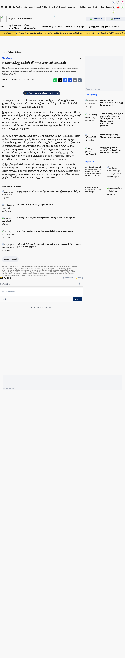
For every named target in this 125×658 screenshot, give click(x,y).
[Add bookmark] (81, 58)
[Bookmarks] (10, 7)
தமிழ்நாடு (94, 27)
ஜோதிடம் (82, 27)
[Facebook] (113, 2)
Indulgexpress (85, 7)
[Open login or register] (14, 7)
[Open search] (6, 7)
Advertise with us (93, 89)
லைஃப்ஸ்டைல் (65, 27)
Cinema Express (72, 7)
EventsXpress (106, 7)
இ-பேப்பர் (117, 19)
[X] (113, 7)
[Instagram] (122, 2)
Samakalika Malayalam (57, 7)
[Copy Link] (80, 80)
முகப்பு (3, 27)
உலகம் (115, 27)
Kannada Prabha (41, 7)
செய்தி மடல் (97, 19)
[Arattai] (118, 2)
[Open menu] (2, 7)
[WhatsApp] (122, 7)
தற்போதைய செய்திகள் (15, 26)
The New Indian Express (25, 7)
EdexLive (96, 7)
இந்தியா (105, 27)
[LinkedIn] (70, 80)
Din (3, 87)
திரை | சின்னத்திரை (30, 26)
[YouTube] (118, 7)
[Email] (75, 80)
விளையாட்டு (47, 27)
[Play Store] (113, 11)
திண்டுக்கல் (8, 58)
